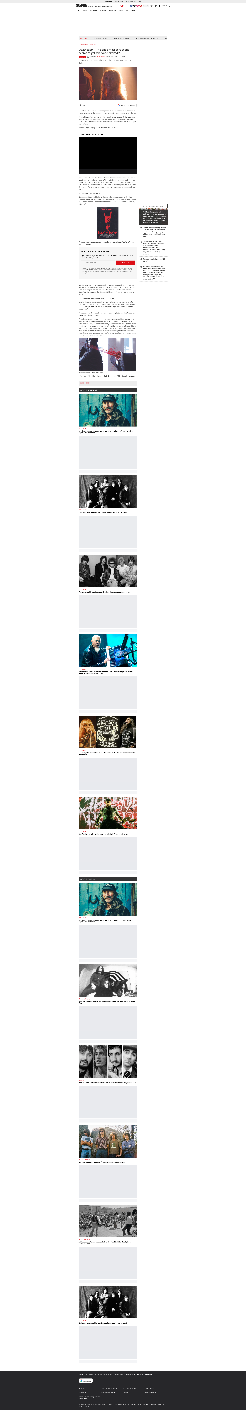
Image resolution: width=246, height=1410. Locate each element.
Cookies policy (83, 1392)
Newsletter (133, 105)
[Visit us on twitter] (134, 6)
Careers (125, 1392)
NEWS (85, 10)
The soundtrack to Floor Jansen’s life (147, 38)
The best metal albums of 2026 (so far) (154, 260)
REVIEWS (103, 10)
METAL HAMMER (130, 1)
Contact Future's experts (109, 1388)
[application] (108, 153)
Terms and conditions (130, 1388)
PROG (139, 1)
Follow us (122, 105)
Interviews (93, 44)
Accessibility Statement (108, 1392)
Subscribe (146, 6)
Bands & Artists (83, 44)
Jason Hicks (92, 57)
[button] (166, 6)
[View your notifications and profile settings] (160, 6)
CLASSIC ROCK (119, 1)
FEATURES (93, 10)
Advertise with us (150, 1392)
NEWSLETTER (123, 10)
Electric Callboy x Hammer (99, 38)
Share (83, 105)
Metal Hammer (102, 57)
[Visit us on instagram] (137, 6)
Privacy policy (149, 1388)
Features (82, 57)
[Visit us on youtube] (140, 6)
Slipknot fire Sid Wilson (121, 38)
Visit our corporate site (144, 1374)
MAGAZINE (112, 10)
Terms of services (105, 268)
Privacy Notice (89, 269)
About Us (82, 1388)
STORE (133, 10)
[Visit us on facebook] (131, 6)
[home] (78, 10)
